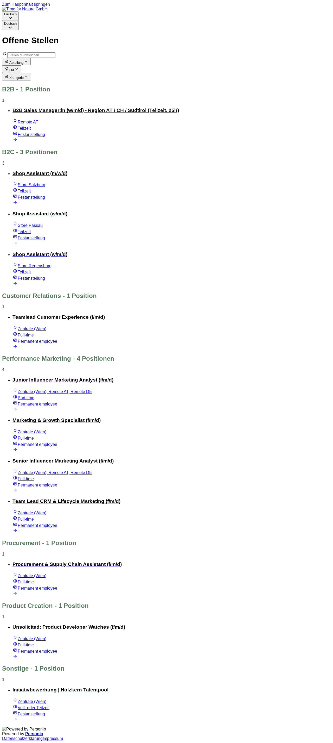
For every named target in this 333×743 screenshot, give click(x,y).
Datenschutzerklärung (22, 738)
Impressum (53, 738)
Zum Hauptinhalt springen (26, 4)
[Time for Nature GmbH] (25, 9)
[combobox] (10, 16)
